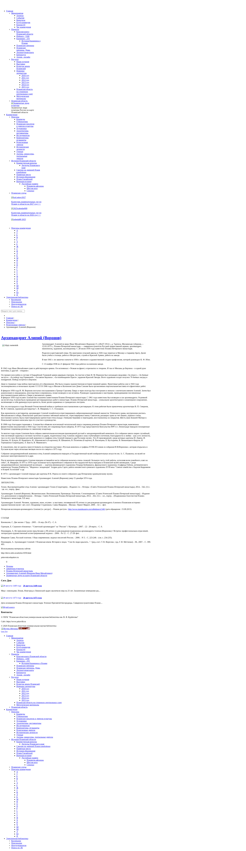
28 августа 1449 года (32, 586)
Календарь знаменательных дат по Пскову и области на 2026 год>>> (26, 214)
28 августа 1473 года (32, 598)
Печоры (9, 566)
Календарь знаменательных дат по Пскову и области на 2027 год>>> (26, 203)
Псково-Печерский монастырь (19, 571)
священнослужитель (15, 569)
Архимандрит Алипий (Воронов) (31, 337)
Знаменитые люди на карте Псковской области (26, 575)
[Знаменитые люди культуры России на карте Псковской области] (22, 105)
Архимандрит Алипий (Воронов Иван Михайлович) (29, 573)
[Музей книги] (8, 607)
